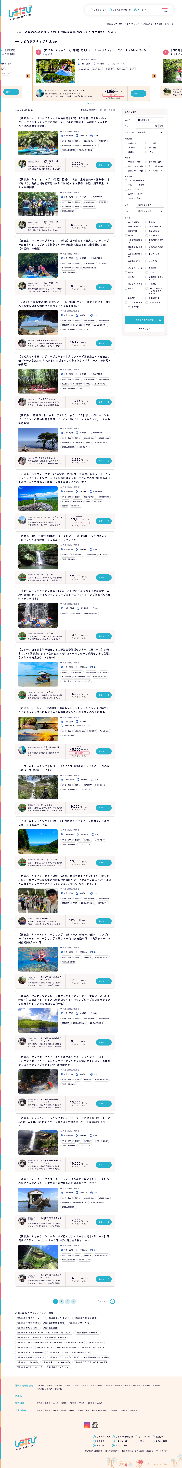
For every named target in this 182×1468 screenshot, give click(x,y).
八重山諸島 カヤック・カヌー (27, 1328)
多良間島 (90, 1403)
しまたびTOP (99, 10)
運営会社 (149, 1451)
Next (154, 75)
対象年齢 (128, 176)
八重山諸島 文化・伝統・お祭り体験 (56, 1362)
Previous (28, 75)
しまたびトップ (103, 1437)
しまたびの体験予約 (122, 10)
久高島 (91, 1385)
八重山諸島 (20, 1410)
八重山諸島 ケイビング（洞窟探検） (30, 1352)
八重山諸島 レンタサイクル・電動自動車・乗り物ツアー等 (39, 1342)
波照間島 (113, 1410)
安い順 (103, 110)
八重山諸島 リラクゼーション (58, 1367)
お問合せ (100, 1445)
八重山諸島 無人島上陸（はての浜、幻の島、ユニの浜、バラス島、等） (44, 1332)
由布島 (72, 1410)
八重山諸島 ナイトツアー (58, 1352)
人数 (127, 205)
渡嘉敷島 (146, 1385)
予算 (127, 211)
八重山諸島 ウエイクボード (55, 1337)
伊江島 (67, 1385)
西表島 (55, 1410)
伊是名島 (58, 1385)
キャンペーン (144, 10)
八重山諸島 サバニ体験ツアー (87, 1332)
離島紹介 (100, 1441)
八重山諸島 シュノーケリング (58, 1318)
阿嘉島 (127, 1385)
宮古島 (39, 1403)
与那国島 (133, 1410)
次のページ (102, 1301)
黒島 (87, 1410)
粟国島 (99, 1385)
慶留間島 (136, 1385)
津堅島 (83, 1385)
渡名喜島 (108, 1385)
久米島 (18, 1395)
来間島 (63, 1403)
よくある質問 (161, 1441)
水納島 (75, 1385)
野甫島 (49, 1385)
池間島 (47, 1403)
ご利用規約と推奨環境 (93, 1451)
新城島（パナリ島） (100, 1410)
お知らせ (142, 1441)
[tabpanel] (91, 73)
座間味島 (118, 1385)
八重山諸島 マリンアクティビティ (29, 1318)
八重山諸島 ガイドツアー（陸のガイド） (64, 1357)
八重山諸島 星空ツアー (81, 1352)
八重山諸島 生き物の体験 (66, 1347)
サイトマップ (161, 1451)
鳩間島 (63, 1410)
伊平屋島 (40, 1385)
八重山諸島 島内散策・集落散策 (96, 1357)
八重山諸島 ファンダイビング (27, 1323)
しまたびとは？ (122, 1441)
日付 (127, 126)
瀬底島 (49, 1389)
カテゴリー (129, 132)
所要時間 (128, 139)
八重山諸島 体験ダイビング (54, 1323)
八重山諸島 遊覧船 (50, 1328)
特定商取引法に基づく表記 (133, 1451)
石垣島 (39, 1410)
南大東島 (40, 1389)
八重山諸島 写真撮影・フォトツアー (30, 1357)
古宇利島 (58, 1389)
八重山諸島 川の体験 (44, 1347)
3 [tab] (93, 103)
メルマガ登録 (121, 1445)
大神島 (55, 1403)
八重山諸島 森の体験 (96, 1342)
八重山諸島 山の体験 (24, 1347)
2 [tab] (91, 103)
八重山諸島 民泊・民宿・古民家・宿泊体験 (90, 1362)
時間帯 (127, 158)
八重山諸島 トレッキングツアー (92, 1347)
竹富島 (47, 1410)
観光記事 (159, 1437)
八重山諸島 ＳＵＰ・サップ (79, 1323)
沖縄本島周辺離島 (24, 1385)
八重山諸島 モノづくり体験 (27, 1362)
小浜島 (80, 1410)
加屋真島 (123, 1410)
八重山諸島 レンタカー (75, 1342)
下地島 (81, 1403)
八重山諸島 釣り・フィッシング (28, 1337)
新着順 (112, 110)
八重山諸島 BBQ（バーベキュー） (29, 1367)
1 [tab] (88, 103)
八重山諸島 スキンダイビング (85, 1318)
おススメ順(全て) (89, 110)
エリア (127, 120)
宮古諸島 (19, 1403)
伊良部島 (72, 1403)
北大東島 (156, 1385)
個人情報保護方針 (112, 1451)
